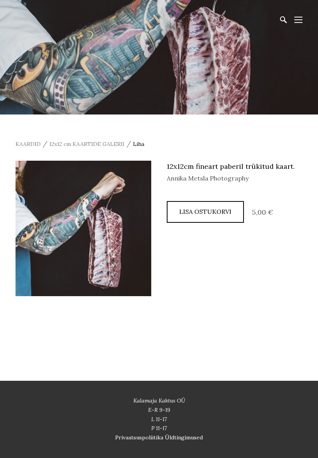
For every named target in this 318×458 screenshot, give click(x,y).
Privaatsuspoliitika (140, 437)
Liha (138, 144)
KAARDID (28, 144)
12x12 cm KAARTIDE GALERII (86, 144)
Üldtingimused (184, 437)
